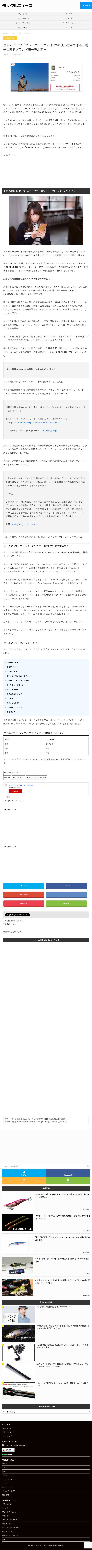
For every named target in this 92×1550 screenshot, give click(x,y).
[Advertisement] (20, 171)
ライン (4, 1475)
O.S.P (8, 777)
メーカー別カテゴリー (46, 1407)
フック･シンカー (8, 1479)
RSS (23, 1182)
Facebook (66, 886)
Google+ (25, 894)
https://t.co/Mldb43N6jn (20, 423)
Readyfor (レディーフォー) (25, 524)
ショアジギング (23, 27)
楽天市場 (15, 791)
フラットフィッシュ (23, 23)
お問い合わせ (7, 1428)
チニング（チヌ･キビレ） (11, 1528)
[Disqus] (46, 1025)
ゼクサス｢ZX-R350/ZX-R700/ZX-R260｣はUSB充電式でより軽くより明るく (39, 1122)
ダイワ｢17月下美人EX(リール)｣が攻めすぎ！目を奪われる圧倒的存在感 (38, 1119)
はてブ (66, 894)
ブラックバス (23, 14)
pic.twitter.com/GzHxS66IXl (46, 423)
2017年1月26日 (49, 431)
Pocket (24, 903)
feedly (67, 903)
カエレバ (17, 787)
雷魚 (3, 1539)
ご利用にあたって (8, 1432)
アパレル (5, 1483)
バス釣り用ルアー (12, 772)
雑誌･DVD (5, 1495)
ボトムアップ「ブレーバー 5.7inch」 (22, 785)
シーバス (5, 1508)
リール (4, 1467)
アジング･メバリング (23, 18)
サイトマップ (7, 1436)
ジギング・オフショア (10, 1535)
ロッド (4, 1463)
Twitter (24, 886)
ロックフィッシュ (8, 1524)
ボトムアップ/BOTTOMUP (37, 777)
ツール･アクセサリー (9, 1491)
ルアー (4, 1471)
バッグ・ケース (7, 1487)
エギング (5, 1516)
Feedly (68, 1182)
